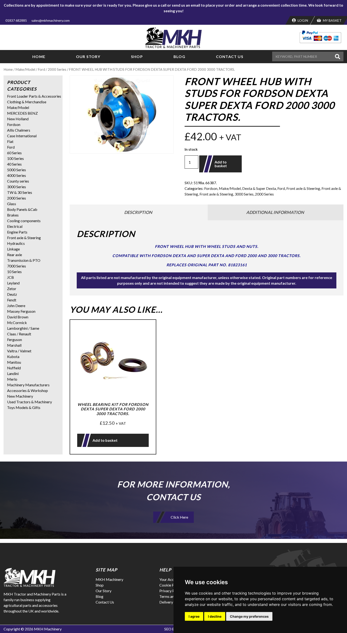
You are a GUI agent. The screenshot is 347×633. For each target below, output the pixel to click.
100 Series (15, 158)
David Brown (17, 317)
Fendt (11, 300)
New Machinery (20, 396)
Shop (137, 56)
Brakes (13, 215)
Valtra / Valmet (19, 351)
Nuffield (14, 368)
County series (18, 181)
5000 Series (16, 169)
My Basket (332, 20)
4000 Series (16, 175)
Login (302, 20)
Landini (13, 373)
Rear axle (14, 254)
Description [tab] (138, 212)
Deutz (12, 294)
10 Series (14, 271)
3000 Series (244, 194)
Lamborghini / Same (23, 328)
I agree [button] (194, 616)
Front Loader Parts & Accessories (34, 96)
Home (38, 56)
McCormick (17, 322)
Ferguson (14, 339)
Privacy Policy (170, 590)
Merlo (12, 379)
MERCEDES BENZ (22, 113)
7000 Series (16, 266)
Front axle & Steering (303, 188)
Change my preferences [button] (249, 616)
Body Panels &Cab (22, 209)
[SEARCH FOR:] (303, 56)
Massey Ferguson (21, 311)
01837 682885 (16, 20)
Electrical (14, 226)
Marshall (14, 345)
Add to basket (221, 164)
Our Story (88, 56)
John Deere (16, 305)
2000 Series (57, 69)
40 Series (14, 164)
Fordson (210, 188)
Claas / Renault (19, 334)
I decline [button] (214, 616)
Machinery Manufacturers (28, 385)
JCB (10, 277)
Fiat (10, 141)
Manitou (14, 362)
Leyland (13, 283)
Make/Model (25, 69)
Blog (179, 56)
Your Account (170, 579)
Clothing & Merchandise (26, 102)
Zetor (11, 288)
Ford (41, 69)
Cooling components (24, 220)
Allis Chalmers (18, 130)
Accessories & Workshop (27, 390)
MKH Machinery (109, 579)
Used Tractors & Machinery (29, 402)
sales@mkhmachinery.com (50, 20)
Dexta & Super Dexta (259, 188)
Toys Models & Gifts (23, 407)
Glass (11, 203)
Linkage (13, 249)
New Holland (18, 119)
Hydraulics (16, 243)
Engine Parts (17, 232)
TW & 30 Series (19, 192)
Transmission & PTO (23, 260)
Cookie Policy (170, 585)
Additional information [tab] (275, 212)
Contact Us (229, 56)
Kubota (13, 356)
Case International (22, 135)
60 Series (14, 152)
